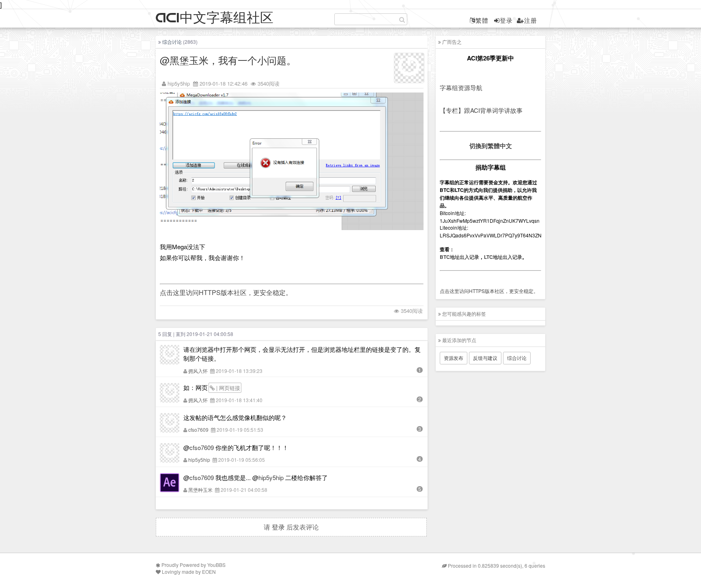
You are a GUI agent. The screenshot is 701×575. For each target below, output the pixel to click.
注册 (530, 20)
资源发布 (453, 357)
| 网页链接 (227, 388)
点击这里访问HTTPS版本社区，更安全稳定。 (226, 292)
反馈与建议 (485, 357)
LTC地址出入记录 (503, 257)
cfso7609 (198, 429)
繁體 (481, 20)
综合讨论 (172, 41)
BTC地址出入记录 (459, 257)
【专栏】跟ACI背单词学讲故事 (481, 110)
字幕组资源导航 (461, 87)
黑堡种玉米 (200, 489)
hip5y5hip (179, 83)
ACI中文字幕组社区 (214, 18)
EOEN (209, 571)
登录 (506, 20)
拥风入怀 (198, 370)
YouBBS (216, 564)
